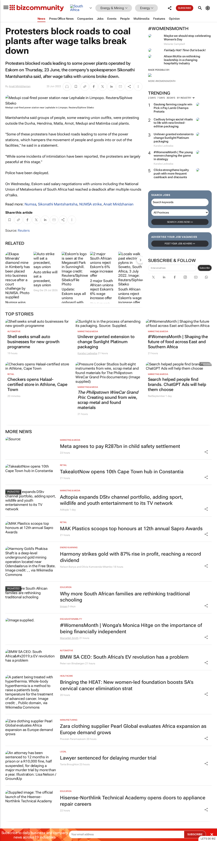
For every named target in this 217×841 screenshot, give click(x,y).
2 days (152, 97)
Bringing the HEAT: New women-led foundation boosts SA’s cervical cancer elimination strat (126, 685)
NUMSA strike (90, 204)
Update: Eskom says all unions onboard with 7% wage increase (74, 300)
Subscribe (204, 268)
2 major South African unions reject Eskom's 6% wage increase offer (102, 289)
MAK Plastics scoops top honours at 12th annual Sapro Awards (131, 528)
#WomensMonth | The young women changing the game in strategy (173, 155)
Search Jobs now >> (180, 222)
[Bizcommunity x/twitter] (153, 277)
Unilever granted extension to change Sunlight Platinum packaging (173, 137)
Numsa (30, 204)
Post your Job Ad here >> (180, 243)
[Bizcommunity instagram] (185, 277)
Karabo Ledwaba (87, 353)
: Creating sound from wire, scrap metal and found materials (108, 400)
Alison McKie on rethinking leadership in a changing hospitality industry (182, 60)
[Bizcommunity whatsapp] (206, 277)
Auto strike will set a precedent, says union (45, 278)
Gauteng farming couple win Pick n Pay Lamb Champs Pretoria (173, 108)
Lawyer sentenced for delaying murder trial (108, 758)
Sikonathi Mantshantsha (57, 204)
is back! (185, 50)
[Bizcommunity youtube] (196, 277)
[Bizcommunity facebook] (174, 277)
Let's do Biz (208, 838)
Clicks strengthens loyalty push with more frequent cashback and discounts (171, 173)
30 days (171, 97)
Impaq (63, 606)
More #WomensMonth (161, 81)
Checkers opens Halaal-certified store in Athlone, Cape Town (37, 384)
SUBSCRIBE (195, 834)
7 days (161, 97)
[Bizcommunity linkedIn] (164, 277)
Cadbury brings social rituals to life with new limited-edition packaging (173, 123)
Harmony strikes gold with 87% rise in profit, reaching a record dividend (130, 557)
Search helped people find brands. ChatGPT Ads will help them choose (177, 384)
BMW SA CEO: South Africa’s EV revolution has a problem (124, 657)
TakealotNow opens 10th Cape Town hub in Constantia (122, 472)
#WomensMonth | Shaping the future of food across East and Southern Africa (178, 341)
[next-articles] (140, 260)
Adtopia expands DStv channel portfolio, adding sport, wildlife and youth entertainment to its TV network (121, 500)
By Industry (184, 97)
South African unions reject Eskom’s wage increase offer (130, 295)
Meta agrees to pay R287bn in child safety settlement (120, 446)
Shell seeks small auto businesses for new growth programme (33, 341)
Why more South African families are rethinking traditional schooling (125, 597)
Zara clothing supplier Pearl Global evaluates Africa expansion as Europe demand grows (133, 729)
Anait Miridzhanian (20, 86)
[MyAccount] (208, 8)
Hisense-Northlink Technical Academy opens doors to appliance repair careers (132, 801)
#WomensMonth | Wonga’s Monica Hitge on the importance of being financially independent (131, 628)
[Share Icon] (206, 452)
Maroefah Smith (69, 638)
